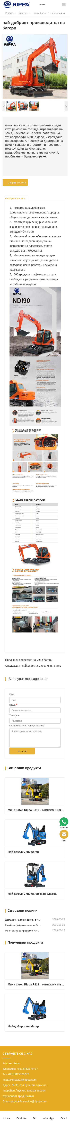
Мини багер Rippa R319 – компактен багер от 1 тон (36, 810)
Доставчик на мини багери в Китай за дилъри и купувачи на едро (23, 919)
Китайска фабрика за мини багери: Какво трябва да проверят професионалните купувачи (23, 925)
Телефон (14, 715)
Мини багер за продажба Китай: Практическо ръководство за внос (23, 930)
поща (12, 704)
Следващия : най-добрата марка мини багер (33, 665)
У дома (9, 13)
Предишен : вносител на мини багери (28, 659)
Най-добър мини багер (23, 851)
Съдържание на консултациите (26, 725)
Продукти (23, 13)
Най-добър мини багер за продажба (32, 893)
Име (11, 694)
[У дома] (17, 4)
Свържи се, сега (16, 182)
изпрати (22, 751)
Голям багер (39, 13)
